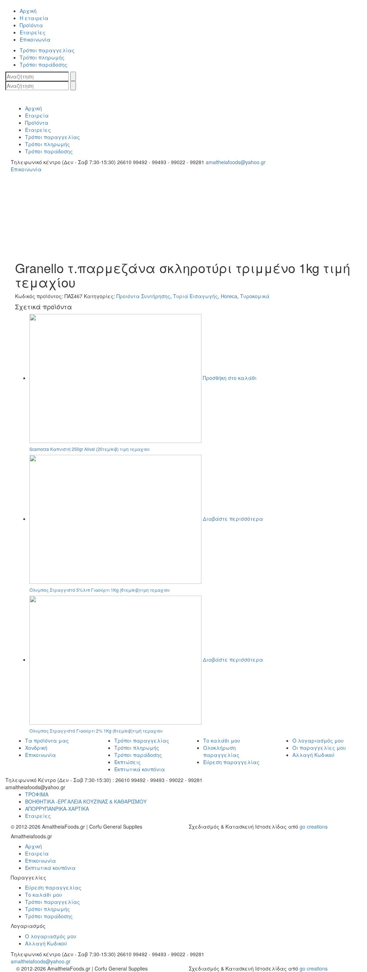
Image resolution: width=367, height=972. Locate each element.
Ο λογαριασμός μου (318, 740)
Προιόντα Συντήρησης (143, 296)
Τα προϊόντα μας (47, 740)
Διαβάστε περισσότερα (233, 518)
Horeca (229, 296)
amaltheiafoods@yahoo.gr (41, 961)
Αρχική (33, 846)
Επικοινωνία (40, 754)
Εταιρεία (37, 853)
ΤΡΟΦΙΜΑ (36, 794)
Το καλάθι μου (221, 740)
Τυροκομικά (255, 296)
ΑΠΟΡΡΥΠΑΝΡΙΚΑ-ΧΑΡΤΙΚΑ (57, 808)
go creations (314, 826)
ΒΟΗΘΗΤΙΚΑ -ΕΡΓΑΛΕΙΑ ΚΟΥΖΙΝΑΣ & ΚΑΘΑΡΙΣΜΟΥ (86, 801)
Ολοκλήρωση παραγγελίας (221, 751)
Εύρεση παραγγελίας (231, 762)
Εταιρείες (38, 815)
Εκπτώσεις (127, 762)
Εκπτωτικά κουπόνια (139, 769)
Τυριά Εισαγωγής (195, 296)
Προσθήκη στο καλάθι (230, 377)
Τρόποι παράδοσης (138, 754)
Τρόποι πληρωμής (136, 747)
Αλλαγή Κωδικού (313, 754)
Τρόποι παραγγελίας (141, 740)
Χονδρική (36, 747)
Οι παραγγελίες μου (319, 747)
